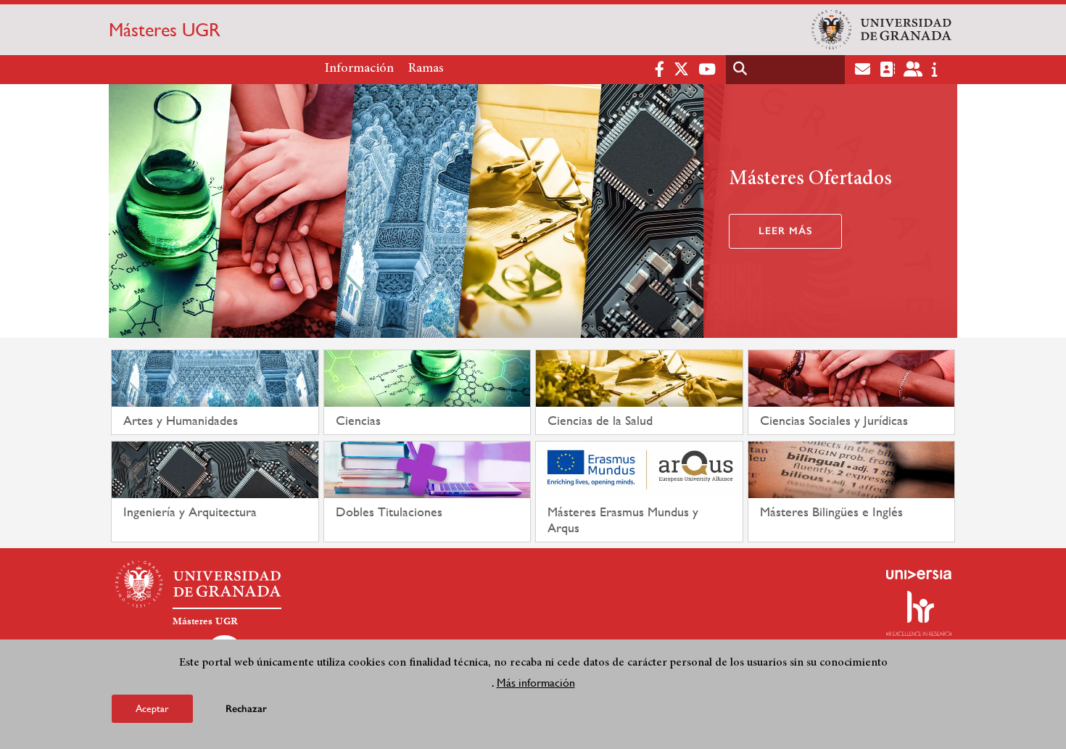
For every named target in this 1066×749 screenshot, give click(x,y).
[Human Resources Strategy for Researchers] (918, 613)
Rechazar (246, 709)
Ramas (426, 68)
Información (359, 68)
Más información (536, 683)
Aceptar (152, 708)
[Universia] (918, 574)
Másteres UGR (164, 29)
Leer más (785, 231)
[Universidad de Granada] (881, 29)
